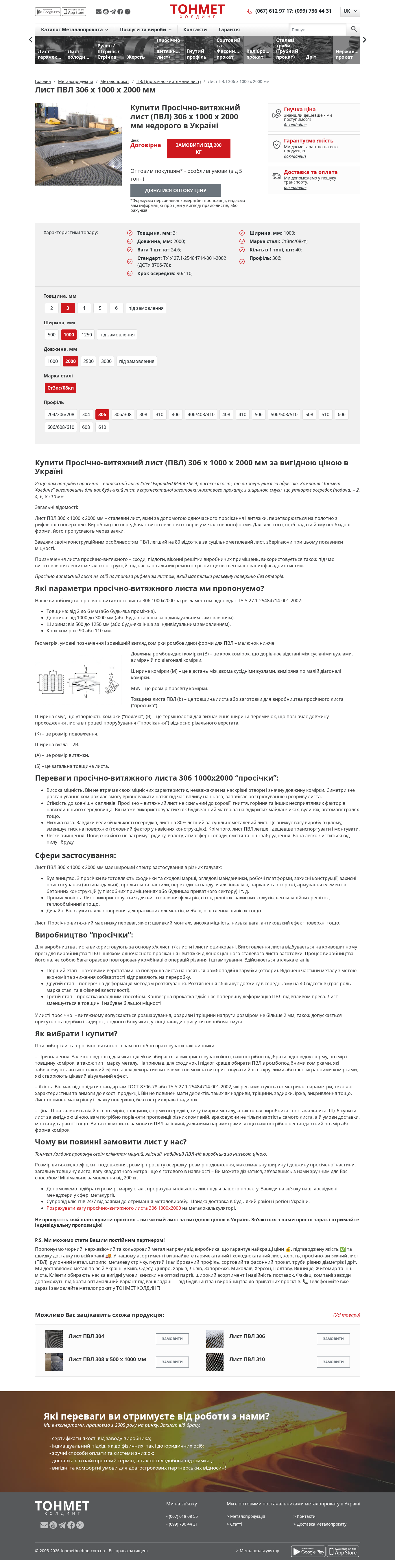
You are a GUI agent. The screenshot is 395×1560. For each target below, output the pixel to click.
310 (159, 414)
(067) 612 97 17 (273, 10)
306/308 (123, 414)
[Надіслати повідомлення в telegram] (113, 11)
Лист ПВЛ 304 (86, 1336)
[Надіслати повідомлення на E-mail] (99, 11)
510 (325, 414)
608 (86, 427)
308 (143, 414)
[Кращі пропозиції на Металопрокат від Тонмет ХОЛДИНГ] (197, 11)
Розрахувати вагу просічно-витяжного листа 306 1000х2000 (114, 1208)
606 (342, 414)
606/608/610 (60, 427)
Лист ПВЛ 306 (247, 1336)
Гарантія (229, 29)
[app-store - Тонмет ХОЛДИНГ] (74, 11)
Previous (31, 39)
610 (102, 427)
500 (52, 334)
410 (242, 414)
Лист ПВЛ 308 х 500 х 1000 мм (107, 1359)
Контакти (195, 29)
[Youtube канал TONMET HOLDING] (106, 11)
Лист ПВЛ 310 (247, 1359)
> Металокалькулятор (257, 1550)
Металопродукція (247, 1516)
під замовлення (146, 308)
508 (309, 414)
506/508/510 (284, 414)
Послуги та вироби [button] (143, 29)
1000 (69, 334)
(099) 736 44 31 (313, 10)
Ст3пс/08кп (60, 388)
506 (259, 414)
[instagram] (127, 11)
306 (102, 414)
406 (176, 414)
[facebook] (121, 11)
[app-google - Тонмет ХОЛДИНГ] (48, 11)
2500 (88, 361)
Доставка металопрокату (321, 1524)
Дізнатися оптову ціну (175, 190)
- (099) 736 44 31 (182, 1524)
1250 (87, 334)
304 (86, 414)
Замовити (172, 1338)
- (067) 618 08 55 (182, 1516)
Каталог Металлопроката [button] (72, 29)
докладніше (295, 124)
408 (226, 414)
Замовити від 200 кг (199, 148)
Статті (236, 1524)
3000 (106, 361)
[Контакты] (249, 10)
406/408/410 (201, 414)
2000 (70, 361)
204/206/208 (60, 414)
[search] (354, 29)
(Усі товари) (346, 1315)
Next (365, 39)
